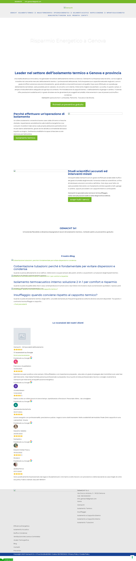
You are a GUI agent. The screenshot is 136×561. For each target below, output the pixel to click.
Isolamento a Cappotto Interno (88, 519)
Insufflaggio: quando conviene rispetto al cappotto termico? (55, 295)
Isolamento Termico (25, 13)
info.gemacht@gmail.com (86, 499)
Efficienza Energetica (61, 13)
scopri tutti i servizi (79, 199)
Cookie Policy (84, 554)
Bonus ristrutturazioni (57, 15)
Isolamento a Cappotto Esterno (89, 515)
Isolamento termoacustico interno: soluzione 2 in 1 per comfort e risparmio (65, 282)
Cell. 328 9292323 (83, 496)
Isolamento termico (25, 137)
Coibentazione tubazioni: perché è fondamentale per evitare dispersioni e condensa (64, 268)
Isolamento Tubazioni (85, 522)
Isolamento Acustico (81, 13)
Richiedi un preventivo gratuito (68, 104)
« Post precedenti (20, 304)
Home (79, 501)
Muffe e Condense (96, 13)
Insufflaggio (81, 512)
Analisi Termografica (44, 13)
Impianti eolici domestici (116, 13)
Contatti (84, 15)
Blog (69, 15)
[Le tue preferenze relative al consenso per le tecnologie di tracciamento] (132, 557)
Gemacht (13, 13)
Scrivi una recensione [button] (22, 355)
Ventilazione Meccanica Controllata (27, 536)
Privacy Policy (74, 554)
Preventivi (76, 15)
